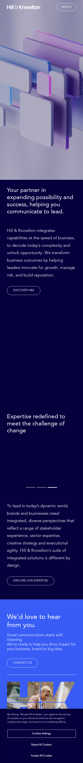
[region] (41, 736)
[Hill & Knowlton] (23, 7)
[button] (66, 7)
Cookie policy (15, 726)
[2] (41, 487)
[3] (52, 487)
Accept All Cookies (41, 756)
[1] (31, 487)
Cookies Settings (41, 733)
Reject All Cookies (41, 745)
